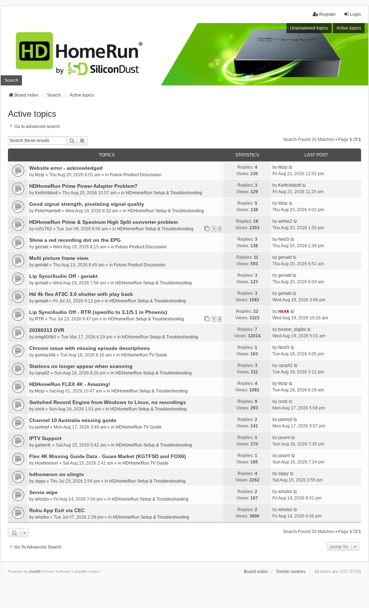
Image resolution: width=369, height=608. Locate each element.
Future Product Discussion (135, 174)
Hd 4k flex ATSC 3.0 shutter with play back (81, 294)
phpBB (34, 571)
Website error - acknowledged (66, 168)
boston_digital (292, 329)
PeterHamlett (48, 210)
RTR (39, 318)
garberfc (43, 445)
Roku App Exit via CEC (57, 510)
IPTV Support (45, 438)
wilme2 (285, 221)
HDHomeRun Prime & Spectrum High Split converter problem (103, 222)
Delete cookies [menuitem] (291, 571)
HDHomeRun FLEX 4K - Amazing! (69, 384)
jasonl (284, 437)
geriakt (41, 246)
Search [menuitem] (11, 80)
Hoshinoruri (46, 463)
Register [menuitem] (327, 14)
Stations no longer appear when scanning (81, 366)
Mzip (39, 174)
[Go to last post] (291, 167)
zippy (40, 481)
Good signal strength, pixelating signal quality (86, 204)
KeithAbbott (46, 192)
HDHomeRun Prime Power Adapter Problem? (83, 186)
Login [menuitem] (355, 14)
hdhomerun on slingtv (56, 474)
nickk (283, 311)
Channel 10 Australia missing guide (72, 420)
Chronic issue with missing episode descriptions (89, 348)
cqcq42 (42, 373)
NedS (283, 239)
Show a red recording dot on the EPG (75, 240)
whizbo (42, 499)
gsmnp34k (45, 355)
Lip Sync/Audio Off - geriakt (63, 276)
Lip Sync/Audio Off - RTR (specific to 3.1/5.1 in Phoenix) (98, 312)
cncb (39, 409)
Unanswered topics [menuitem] (309, 28)
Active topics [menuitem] (349, 28)
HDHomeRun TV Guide (144, 355)
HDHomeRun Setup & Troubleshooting (164, 192)
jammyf (42, 427)
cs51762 (43, 228)
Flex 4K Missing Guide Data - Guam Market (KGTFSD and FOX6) (107, 456)
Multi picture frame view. (59, 258)
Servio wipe (43, 492)
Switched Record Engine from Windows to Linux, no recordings (107, 402)
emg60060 (45, 336)
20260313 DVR (46, 330)
